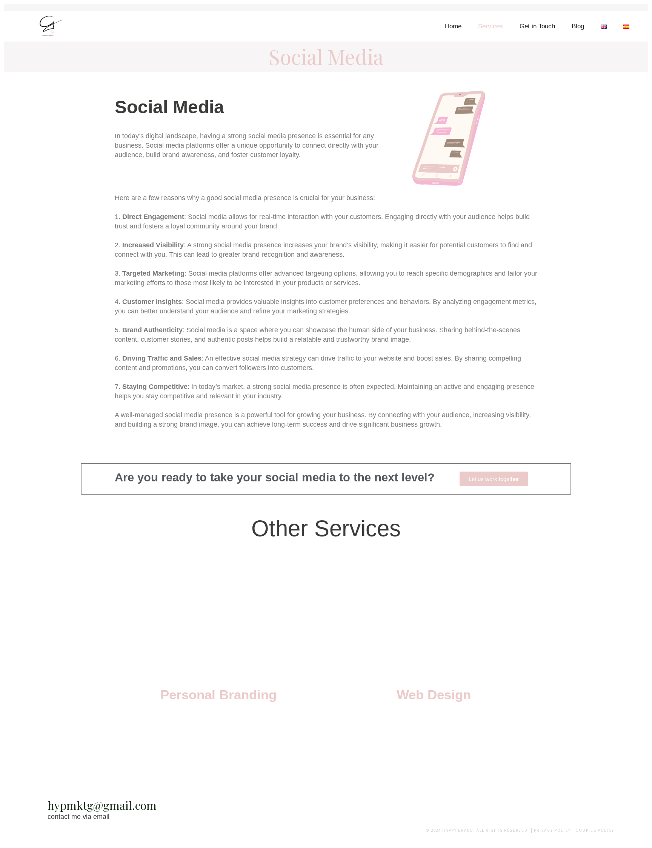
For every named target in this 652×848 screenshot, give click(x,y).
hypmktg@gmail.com (102, 805)
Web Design (434, 694)
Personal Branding (218, 694)
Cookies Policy (594, 830)
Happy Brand (457, 830)
